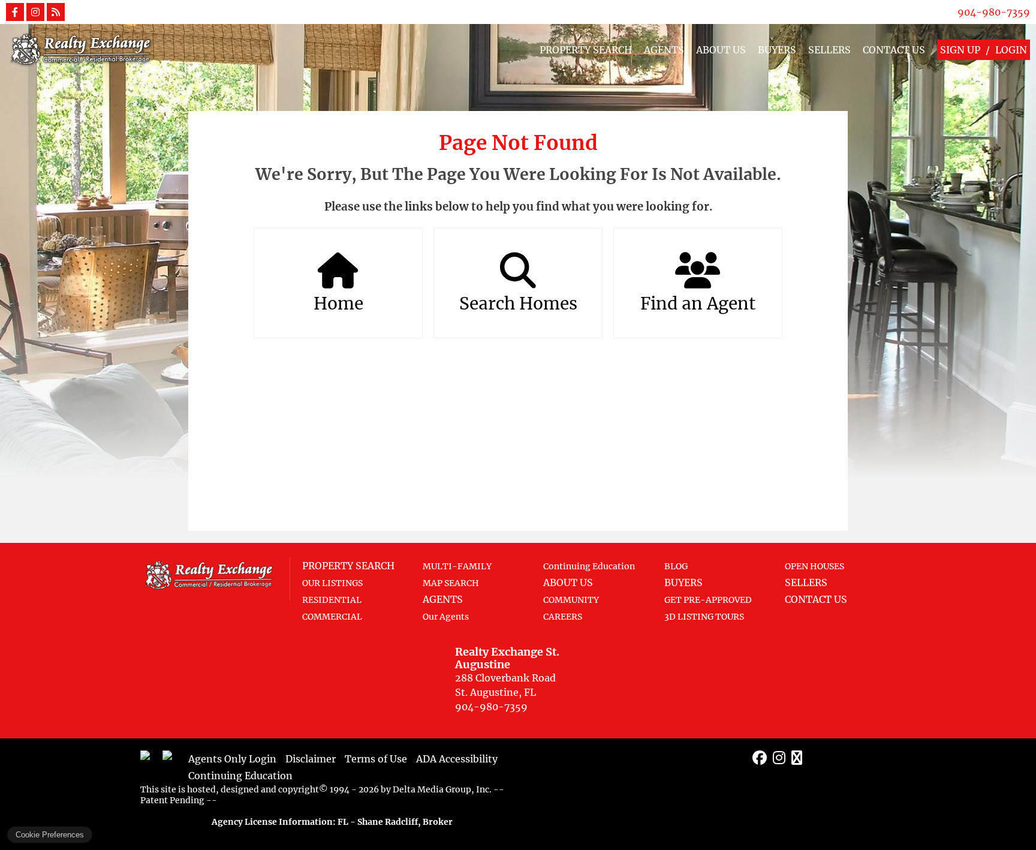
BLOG (676, 566)
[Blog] (796, 757)
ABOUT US (721, 50)
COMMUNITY (571, 599)
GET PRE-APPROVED (708, 599)
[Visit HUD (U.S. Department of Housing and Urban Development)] (172, 760)
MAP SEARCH (451, 583)
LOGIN (1011, 50)
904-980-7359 (993, 12)
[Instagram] (779, 757)
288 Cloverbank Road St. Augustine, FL (507, 671)
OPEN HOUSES (814, 566)
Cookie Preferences (50, 834)
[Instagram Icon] (35, 12)
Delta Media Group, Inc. (442, 789)
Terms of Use (376, 759)
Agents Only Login (232, 759)
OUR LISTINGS (332, 583)
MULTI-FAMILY (457, 566)
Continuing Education (589, 566)
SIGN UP (960, 50)
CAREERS (562, 616)
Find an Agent (697, 303)
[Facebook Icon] (15, 12)
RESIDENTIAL (332, 599)
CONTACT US (894, 50)
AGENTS (664, 50)
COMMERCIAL (332, 616)
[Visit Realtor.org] (149, 760)
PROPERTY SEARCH (586, 50)
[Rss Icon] (56, 12)
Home (338, 303)
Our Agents (446, 616)
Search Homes (518, 303)
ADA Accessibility (457, 759)
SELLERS (829, 50)
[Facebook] (759, 757)
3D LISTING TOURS (704, 616)
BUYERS (777, 50)
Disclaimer (310, 759)
